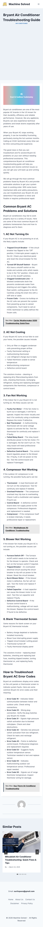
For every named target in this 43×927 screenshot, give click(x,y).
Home (10, 899)
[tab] (17, 874)
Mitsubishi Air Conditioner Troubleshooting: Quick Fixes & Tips (20, 859)
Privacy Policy (27, 903)
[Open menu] (38, 4)
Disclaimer (14, 903)
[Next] (37, 851)
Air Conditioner (22, 23)
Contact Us (30, 899)
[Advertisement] (21, 58)
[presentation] (21, 842)
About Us (19, 899)
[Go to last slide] (6, 851)
